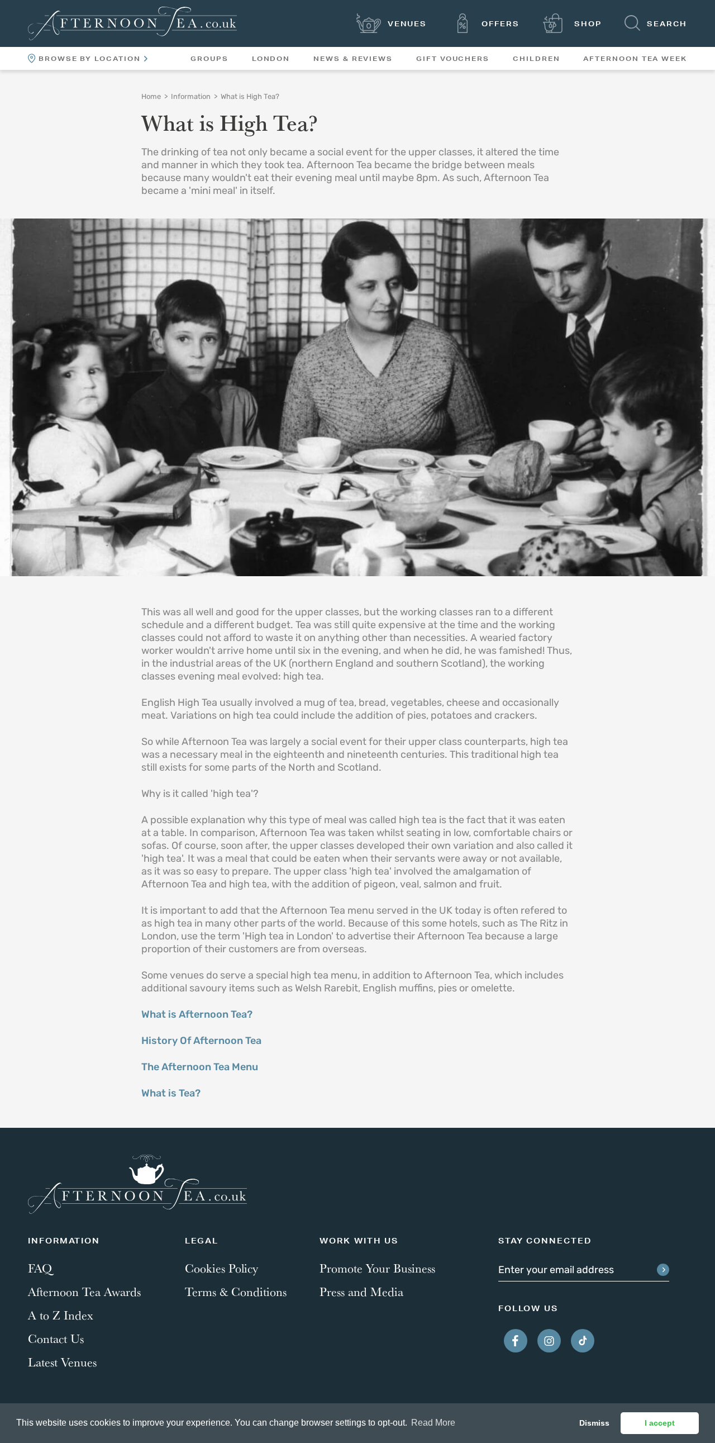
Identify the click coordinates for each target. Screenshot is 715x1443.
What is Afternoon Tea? (196, 1015)
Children (536, 58)
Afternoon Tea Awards (84, 1291)
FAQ (40, 1268)
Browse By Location (90, 58)
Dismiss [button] (594, 1422)
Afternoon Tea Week (635, 58)
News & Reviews (353, 58)
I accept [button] (660, 1422)
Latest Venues (62, 1362)
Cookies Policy (221, 1268)
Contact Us (56, 1338)
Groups (209, 58)
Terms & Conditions (236, 1291)
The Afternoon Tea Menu (199, 1068)
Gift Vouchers (452, 58)
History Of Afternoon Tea (201, 1042)
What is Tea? (171, 1094)
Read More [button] (433, 1422)
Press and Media (361, 1291)
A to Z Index (60, 1315)
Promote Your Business (377, 1268)
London (271, 58)
